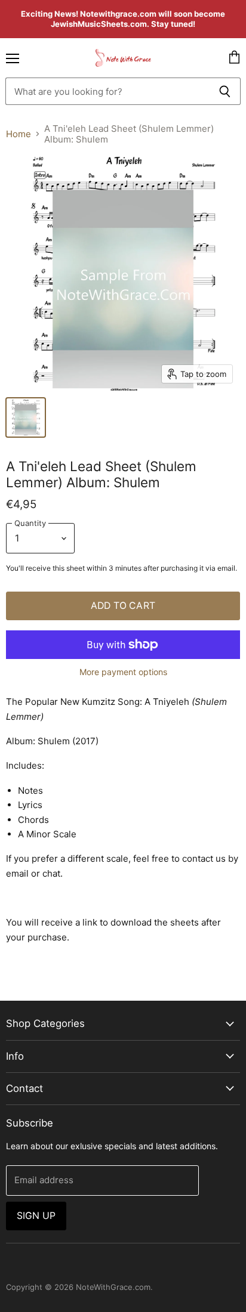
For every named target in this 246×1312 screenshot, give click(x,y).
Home (18, 134)
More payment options (123, 672)
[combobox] (107, 91)
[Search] (225, 91)
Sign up (36, 1215)
